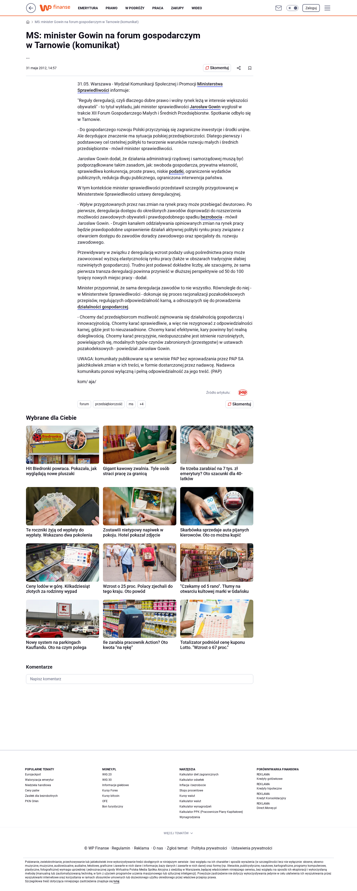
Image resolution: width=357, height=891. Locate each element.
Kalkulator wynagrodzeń (195, 806)
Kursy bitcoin (110, 796)
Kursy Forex (110, 790)
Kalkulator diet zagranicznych (199, 774)
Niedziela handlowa (38, 785)
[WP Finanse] (59, 8)
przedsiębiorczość (108, 404)
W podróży (134, 8)
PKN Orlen (32, 801)
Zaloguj (311, 8)
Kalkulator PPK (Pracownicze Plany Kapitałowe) (211, 812)
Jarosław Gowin (205, 106)
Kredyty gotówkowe (269, 779)
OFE (105, 801)
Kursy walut (187, 796)
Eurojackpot (33, 774)
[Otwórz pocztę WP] (278, 8)
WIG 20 (107, 774)
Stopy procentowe (191, 790)
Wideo (197, 8)
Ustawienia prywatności (251, 848)
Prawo (112, 8)
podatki (176, 171)
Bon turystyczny (112, 806)
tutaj (116, 881)
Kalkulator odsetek (191, 780)
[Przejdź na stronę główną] (31, 11)
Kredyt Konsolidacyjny (271, 798)
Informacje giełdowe (115, 785)
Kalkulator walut (190, 801)
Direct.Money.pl (267, 808)
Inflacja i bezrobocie (192, 785)
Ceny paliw (32, 790)
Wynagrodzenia (189, 817)
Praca (157, 8)
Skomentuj (219, 68)
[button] (292, 8)
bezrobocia (211, 216)
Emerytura (88, 8)
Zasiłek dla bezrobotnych (41, 796)
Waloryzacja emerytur (39, 780)
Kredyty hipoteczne (269, 788)
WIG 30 (107, 780)
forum (84, 404)
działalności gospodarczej (102, 306)
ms (131, 404)
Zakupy (177, 8)
